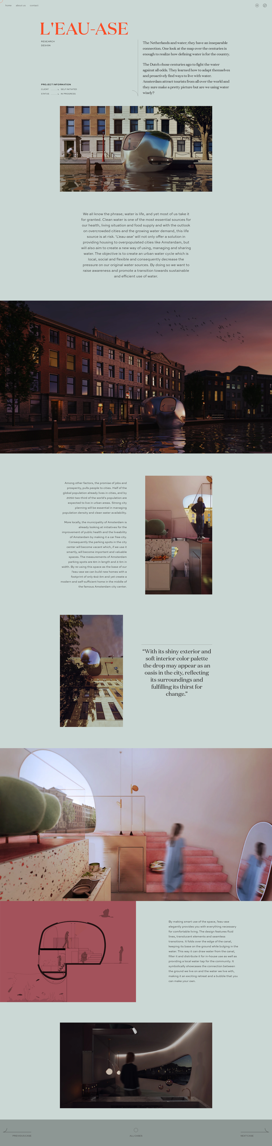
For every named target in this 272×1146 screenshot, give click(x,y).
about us (21, 6)
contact (34, 6)
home (8, 6)
